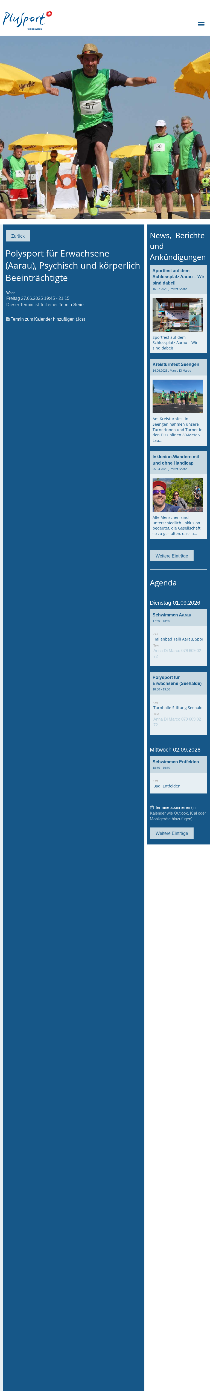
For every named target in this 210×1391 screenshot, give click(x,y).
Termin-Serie (71, 304)
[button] (178, 637)
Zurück (18, 236)
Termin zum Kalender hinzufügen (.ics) (48, 319)
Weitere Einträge (172, 555)
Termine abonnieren (172, 807)
